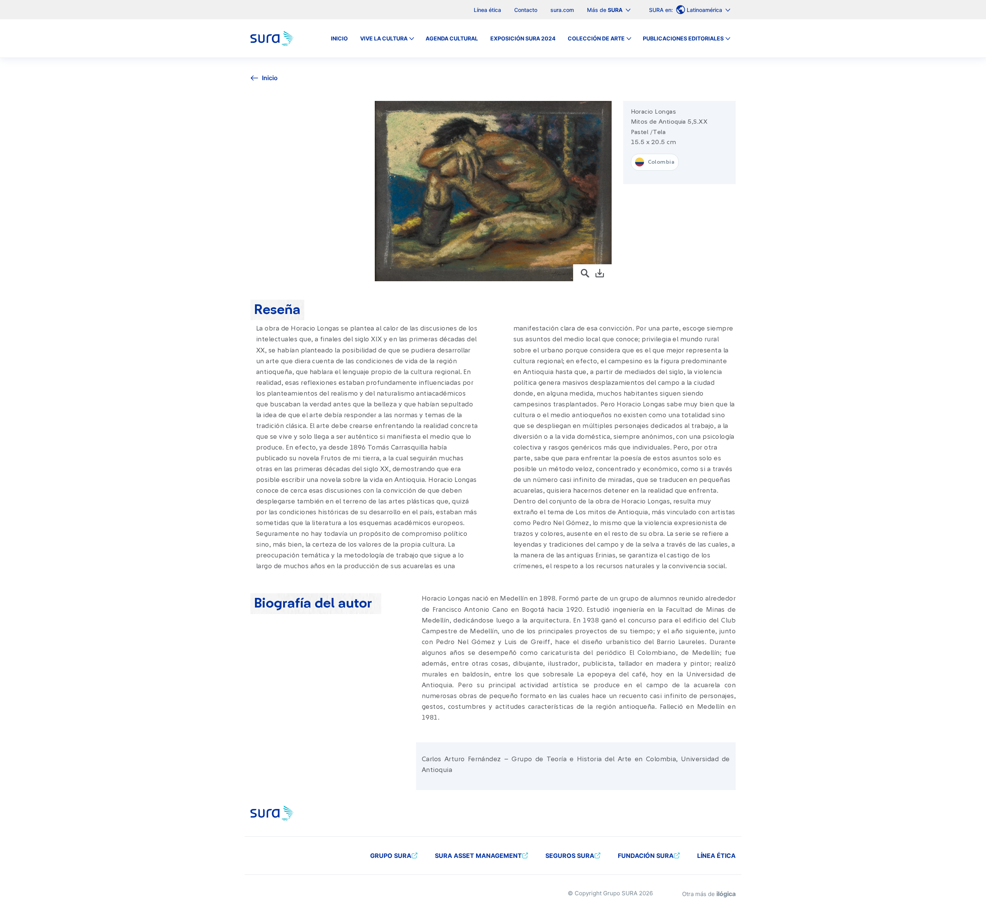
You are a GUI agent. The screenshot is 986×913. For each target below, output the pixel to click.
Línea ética (487, 10)
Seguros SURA (569, 855)
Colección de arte (596, 38)
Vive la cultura (383, 38)
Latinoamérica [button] (705, 10)
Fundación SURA (646, 855)
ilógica (726, 894)
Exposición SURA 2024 (522, 38)
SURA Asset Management (478, 855)
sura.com (562, 10)
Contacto (525, 10)
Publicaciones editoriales (683, 38)
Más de (604, 10)
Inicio (339, 38)
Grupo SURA (390, 855)
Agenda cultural (452, 38)
